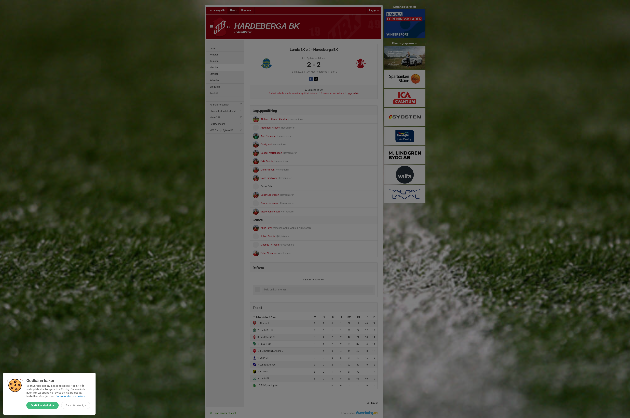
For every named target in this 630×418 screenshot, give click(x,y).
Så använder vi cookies (70, 396)
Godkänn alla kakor (42, 405)
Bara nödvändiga (76, 405)
